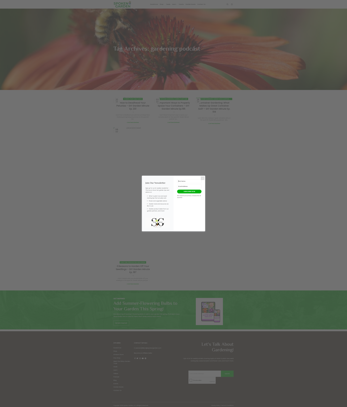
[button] (157, 223)
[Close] (202, 178)
